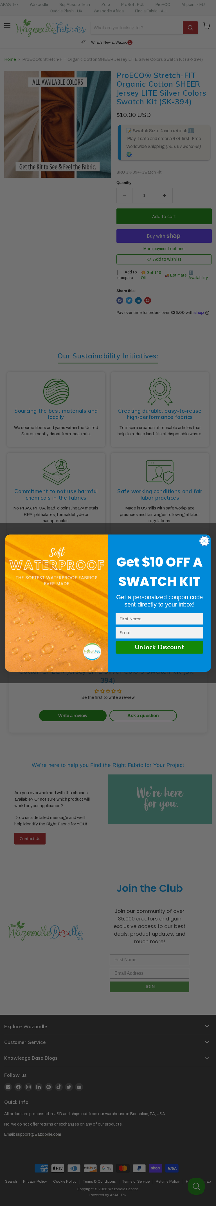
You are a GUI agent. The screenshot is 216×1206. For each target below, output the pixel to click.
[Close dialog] (204, 540)
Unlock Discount (159, 647)
